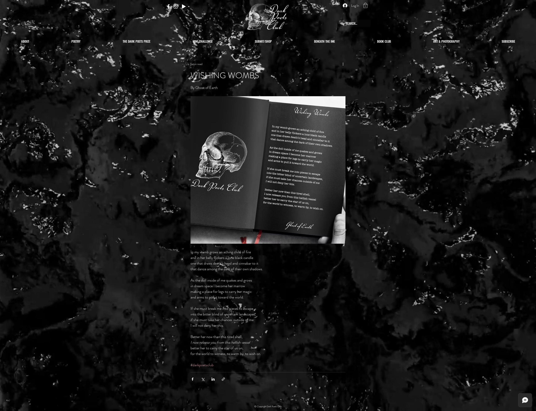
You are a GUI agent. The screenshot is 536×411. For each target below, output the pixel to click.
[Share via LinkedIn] (213, 379)
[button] (365, 5)
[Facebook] (168, 6)
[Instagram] (176, 6)
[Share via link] (223, 379)
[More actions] (342, 64)
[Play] (184, 6)
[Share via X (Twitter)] (203, 379)
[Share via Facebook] (193, 379)
